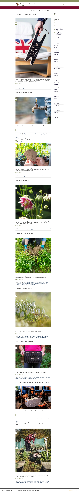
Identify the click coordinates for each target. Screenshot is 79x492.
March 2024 (55, 80)
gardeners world (20, 134)
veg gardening (45, 134)
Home (31, 3)
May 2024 (55, 77)
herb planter (45, 481)
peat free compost (24, 482)
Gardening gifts (27, 87)
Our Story (38, 3)
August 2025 (56, 54)
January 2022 (56, 105)
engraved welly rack (18, 87)
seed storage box (41, 134)
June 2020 (55, 117)
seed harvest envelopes (33, 482)
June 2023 (55, 91)
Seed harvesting (36, 134)
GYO (48, 283)
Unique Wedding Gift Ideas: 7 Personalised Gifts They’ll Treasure (59, 23)
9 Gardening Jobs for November (25, 233)
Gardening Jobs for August (23, 92)
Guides (19, 86)
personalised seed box (18, 284)
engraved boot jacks (42, 86)
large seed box (37, 377)
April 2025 (55, 61)
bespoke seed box (25, 86)
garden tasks (17, 283)
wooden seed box (29, 88)
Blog (48, 3)
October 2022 (56, 96)
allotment (25, 282)
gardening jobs (43, 175)
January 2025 (56, 66)
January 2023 (56, 94)
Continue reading (19, 83)
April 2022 (55, 101)
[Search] (29, 3)
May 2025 (55, 59)
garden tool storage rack (36, 481)
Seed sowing (32, 337)
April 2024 (55, 78)
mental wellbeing (19, 482)
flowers (31, 175)
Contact (51, 3)
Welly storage (33, 229)
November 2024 (56, 68)
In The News (43, 3)
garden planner (39, 175)
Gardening (19, 133)
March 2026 (55, 47)
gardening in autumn (27, 283)
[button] (60, 4)
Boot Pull (32, 86)
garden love (44, 282)
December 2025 (56, 52)
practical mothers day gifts (36, 87)
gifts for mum (30, 87)
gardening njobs (47, 175)
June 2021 (55, 112)
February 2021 (56, 115)
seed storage (41, 87)
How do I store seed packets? (24, 341)
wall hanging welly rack (20, 88)
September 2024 (56, 71)
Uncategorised (23, 418)
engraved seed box (47, 86)
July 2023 (55, 89)
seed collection (27, 176)
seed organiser (36, 176)
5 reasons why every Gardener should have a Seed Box (32, 382)
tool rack (42, 482)
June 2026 (55, 45)
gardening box (39, 418)
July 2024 (55, 73)
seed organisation (25, 378)
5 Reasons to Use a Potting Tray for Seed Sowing (59, 29)
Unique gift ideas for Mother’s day (25, 14)
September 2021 (56, 110)
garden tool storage (21, 283)
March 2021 (55, 114)
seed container (32, 134)
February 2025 (56, 64)
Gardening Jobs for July (22, 139)
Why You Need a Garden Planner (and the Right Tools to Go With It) (59, 34)
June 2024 (55, 75)
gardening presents (46, 228)
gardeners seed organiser (32, 377)
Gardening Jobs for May (22, 180)
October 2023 (56, 84)
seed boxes (24, 337)
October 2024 (56, 70)
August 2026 (56, 43)
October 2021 (56, 108)
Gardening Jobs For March (23, 288)
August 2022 (56, 98)
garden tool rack (30, 481)
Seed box (24, 176)
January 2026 (56, 50)
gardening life (36, 283)
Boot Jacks (29, 86)
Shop (34, 3)
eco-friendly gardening (36, 86)
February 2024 (56, 82)
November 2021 (56, 107)
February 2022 (56, 103)
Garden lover (22, 87)
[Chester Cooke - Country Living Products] (21, 4)
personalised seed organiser (19, 176)
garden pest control (34, 175)
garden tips (44, 133)
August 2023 (56, 87)
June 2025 (55, 57)
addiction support (26, 481)
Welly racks (24, 88)
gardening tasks (45, 283)
